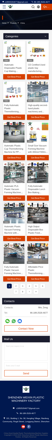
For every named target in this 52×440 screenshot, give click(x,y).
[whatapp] (13, 321)
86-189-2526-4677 (41, 2)
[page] (29, 291)
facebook (29, 427)
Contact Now (26, 328)
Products (13, 23)
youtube (23, 427)
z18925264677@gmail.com (16, 2)
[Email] (19, 321)
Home (4, 23)
